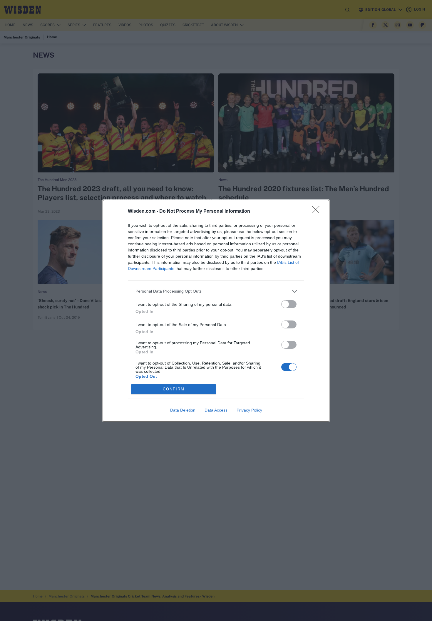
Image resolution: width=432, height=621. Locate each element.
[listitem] (216, 291)
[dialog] (216, 310)
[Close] (317, 211)
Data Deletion (182, 410)
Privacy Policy (249, 410)
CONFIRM (174, 389)
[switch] (289, 304)
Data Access (216, 410)
